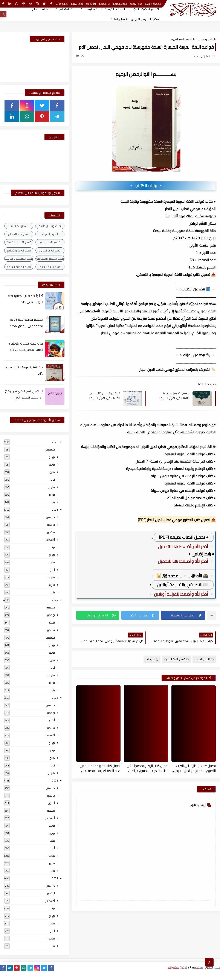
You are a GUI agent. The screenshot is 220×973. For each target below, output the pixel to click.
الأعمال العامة (119, 19)
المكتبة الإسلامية (91, 9)
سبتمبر (51, 532)
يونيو (52, 464)
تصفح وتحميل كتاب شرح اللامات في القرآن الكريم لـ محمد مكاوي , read (173, 395)
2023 (55, 697)
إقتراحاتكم (91, 3)
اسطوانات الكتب (18, 225)
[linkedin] (10, 4)
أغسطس (49, 449)
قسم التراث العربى (50, 250)
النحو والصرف (205, 39)
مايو (52, 472)
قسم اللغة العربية (181, 39)
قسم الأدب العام (50, 242)
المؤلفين (133, 9)
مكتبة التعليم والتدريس (145, 19)
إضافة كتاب (62, 3)
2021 (55, 878)
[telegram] (30, 4)
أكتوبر (51, 622)
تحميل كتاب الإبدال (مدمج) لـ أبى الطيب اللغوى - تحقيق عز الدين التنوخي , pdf (147, 767)
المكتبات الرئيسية (115, 9)
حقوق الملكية (120, 3)
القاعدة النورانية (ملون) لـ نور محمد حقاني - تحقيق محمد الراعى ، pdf (26, 326)
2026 (55, 441)
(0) (78, 55)
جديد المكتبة (136, 3)
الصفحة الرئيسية (153, 3)
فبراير (52, 494)
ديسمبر (50, 517)
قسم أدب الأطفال (18, 234)
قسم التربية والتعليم (19, 250)
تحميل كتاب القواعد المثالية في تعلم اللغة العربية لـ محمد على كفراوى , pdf (100, 767)
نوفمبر (51, 524)
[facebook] (51, 4)
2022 (55, 780)
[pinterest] (23, 4)
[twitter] (44, 4)
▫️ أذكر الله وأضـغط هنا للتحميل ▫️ (183, 546)
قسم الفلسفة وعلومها (19, 258)
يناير (53, 502)
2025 (55, 509)
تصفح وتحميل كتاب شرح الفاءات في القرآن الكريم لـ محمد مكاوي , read (104, 395)
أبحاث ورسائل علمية (49, 225)
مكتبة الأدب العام (42, 9)
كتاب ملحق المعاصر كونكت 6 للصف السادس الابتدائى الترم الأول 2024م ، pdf (25, 350)
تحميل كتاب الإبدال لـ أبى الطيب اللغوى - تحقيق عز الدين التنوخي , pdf (194, 767)
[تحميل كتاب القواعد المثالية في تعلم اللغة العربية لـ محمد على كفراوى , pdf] (98, 723)
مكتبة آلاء (173, 967)
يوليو (52, 457)
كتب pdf (150, 659)
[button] (183, 615)
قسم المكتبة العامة (19, 266)
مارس (51, 487)
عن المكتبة (104, 3)
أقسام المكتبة (150, 9)
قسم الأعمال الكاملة (18, 242)
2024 (55, 599)
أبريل (52, 479)
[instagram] (37, 4)
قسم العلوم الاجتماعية (50, 258)
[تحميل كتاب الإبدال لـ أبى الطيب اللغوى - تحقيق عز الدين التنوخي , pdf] (193, 723)
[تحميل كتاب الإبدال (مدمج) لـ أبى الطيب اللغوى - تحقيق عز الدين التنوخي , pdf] (146, 723)
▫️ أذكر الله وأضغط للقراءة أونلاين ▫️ (181, 594)
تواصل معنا (77, 3)
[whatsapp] (17, 4)
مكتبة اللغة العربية (67, 9)
